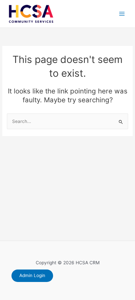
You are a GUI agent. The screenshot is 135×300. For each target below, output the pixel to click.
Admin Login (32, 275)
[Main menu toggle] (122, 14)
